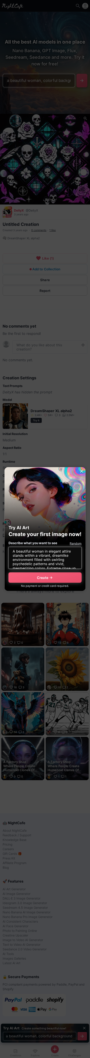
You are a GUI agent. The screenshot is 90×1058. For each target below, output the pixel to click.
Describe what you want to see (33, 543)
